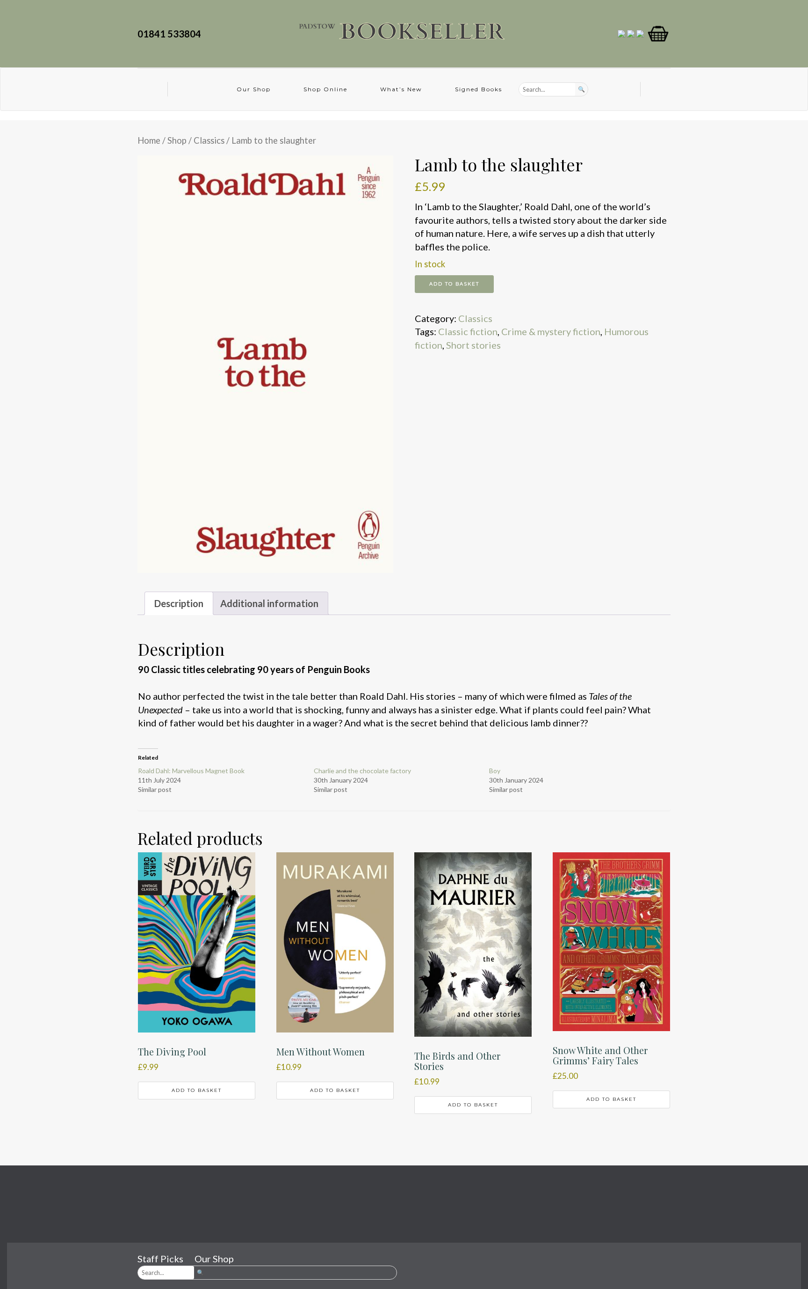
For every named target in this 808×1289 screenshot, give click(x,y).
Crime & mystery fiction (550, 331)
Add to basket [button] (197, 1090)
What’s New (401, 89)
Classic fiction (468, 331)
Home (148, 140)
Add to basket (454, 284)
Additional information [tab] (269, 603)
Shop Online (325, 89)
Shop (177, 140)
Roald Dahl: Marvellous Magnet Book (191, 771)
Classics (209, 140)
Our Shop (254, 89)
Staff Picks (160, 1258)
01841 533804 (171, 33)
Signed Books (478, 89)
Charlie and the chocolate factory (362, 771)
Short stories (473, 345)
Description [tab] (178, 603)
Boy (494, 771)
